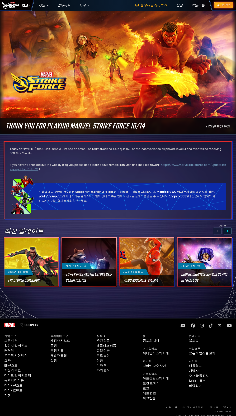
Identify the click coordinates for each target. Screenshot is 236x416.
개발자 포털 (58, 355)
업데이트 (63, 5)
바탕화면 (195, 386)
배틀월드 (195, 366)
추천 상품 (103, 341)
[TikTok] (211, 325)
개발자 (194, 371)
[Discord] (183, 325)
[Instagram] (202, 325)
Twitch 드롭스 (197, 381)
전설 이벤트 (12, 370)
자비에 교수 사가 (154, 366)
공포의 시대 (151, 341)
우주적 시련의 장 (16, 355)
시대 (82, 5)
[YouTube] (229, 325)
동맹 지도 (57, 350)
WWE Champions (51, 196)
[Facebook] (193, 325)
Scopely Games (223, 411)
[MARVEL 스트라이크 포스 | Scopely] (11, 5)
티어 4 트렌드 (13, 390)
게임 (42, 5)
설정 (53, 360)
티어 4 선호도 (13, 385)
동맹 (53, 346)
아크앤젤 (149, 398)
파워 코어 (103, 370)
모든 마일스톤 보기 (202, 353)
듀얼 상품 (103, 350)
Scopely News (178, 196)
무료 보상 (103, 355)
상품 (100, 360)
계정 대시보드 (60, 341)
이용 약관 (171, 407)
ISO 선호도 (11, 365)
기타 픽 (102, 365)
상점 (99, 336)
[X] (220, 325)
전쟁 (7, 395)
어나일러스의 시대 (156, 353)
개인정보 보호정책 (192, 407)
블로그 (194, 341)
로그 (146, 388)
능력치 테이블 (14, 380)
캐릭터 (9, 350)
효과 (7, 360)
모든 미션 (11, 341)
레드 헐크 (149, 393)
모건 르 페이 (151, 383)
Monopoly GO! (167, 192)
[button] (217, 231)
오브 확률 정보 (199, 376)
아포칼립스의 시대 (156, 378)
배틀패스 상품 (106, 346)
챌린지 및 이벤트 (16, 346)
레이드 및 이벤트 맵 (17, 375)
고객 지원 (213, 407)
